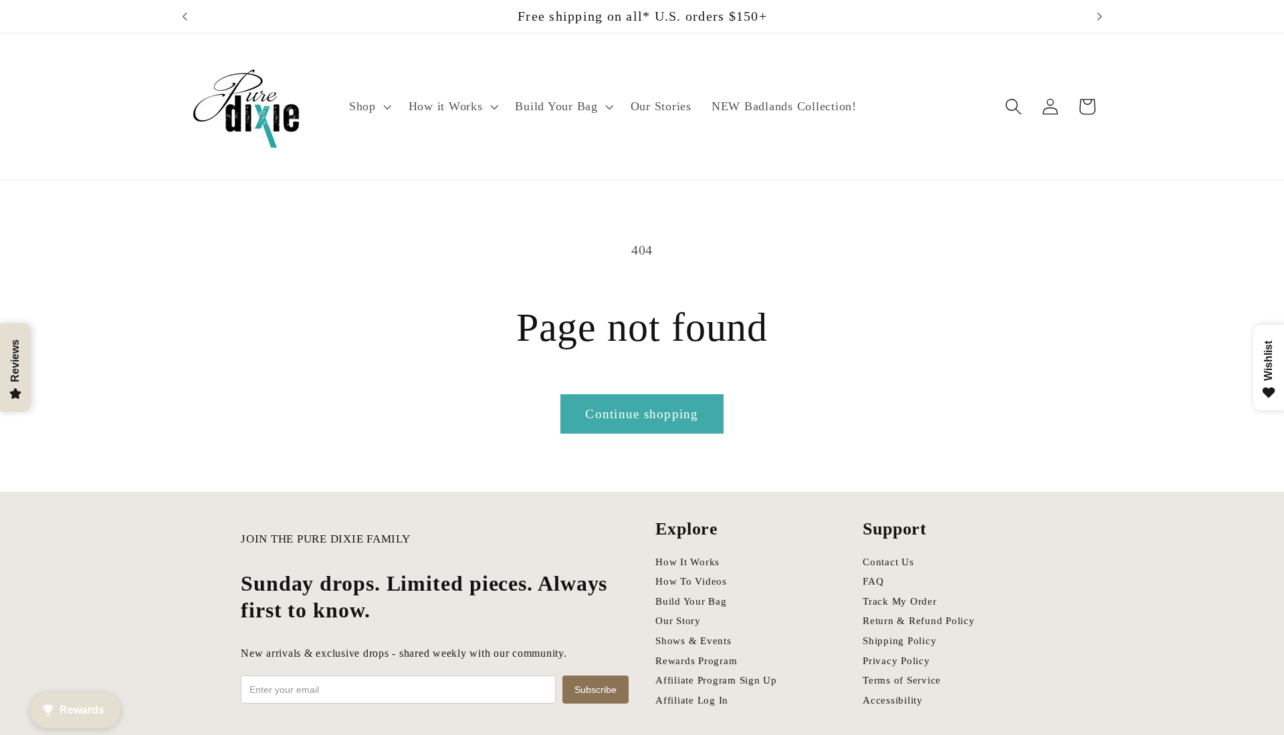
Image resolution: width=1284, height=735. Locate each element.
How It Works (687, 562)
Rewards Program (696, 660)
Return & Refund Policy (919, 620)
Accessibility (893, 700)
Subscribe (595, 689)
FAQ (873, 581)
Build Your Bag (691, 601)
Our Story (678, 620)
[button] (369, 107)
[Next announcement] (1099, 17)
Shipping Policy (899, 640)
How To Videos (691, 581)
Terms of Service (902, 680)
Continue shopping (641, 414)
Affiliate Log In (691, 700)
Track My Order (900, 601)
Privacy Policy (896, 660)
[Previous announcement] (184, 17)
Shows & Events (693, 640)
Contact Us (888, 562)
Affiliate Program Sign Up (716, 680)
